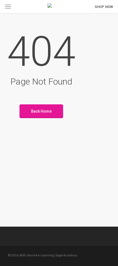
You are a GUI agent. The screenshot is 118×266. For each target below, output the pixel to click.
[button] (8, 6)
